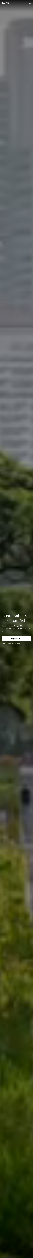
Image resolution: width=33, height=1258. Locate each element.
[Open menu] (30, 3)
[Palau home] (5, 3)
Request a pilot (16, 638)
